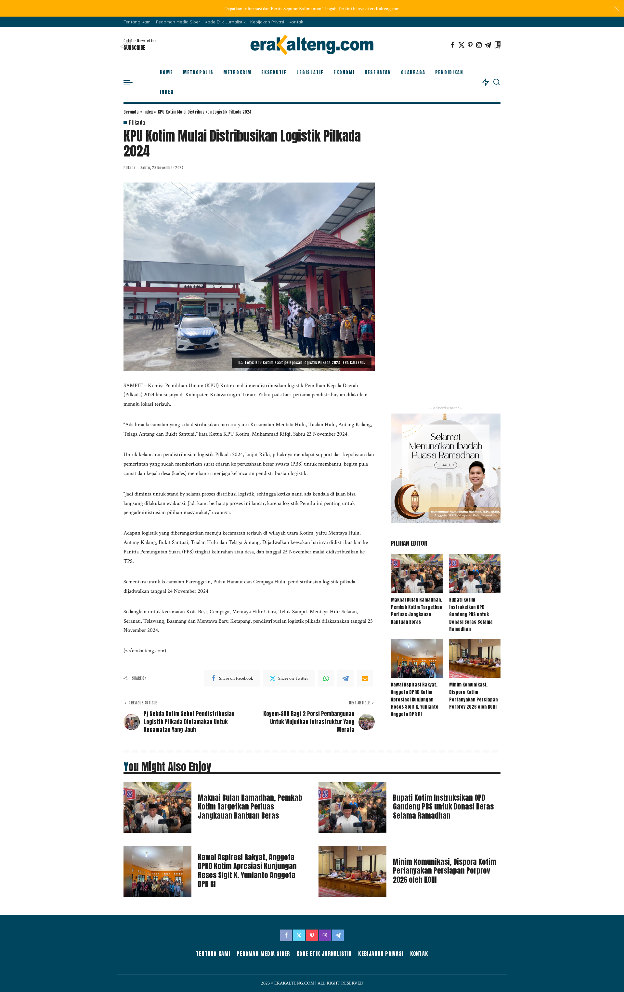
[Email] (365, 678)
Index (148, 112)
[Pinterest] (470, 45)
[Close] (617, 9)
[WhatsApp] (326, 678)
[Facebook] (452, 45)
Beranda (131, 112)
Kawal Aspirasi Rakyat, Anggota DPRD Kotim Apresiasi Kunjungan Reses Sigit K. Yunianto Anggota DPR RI (414, 699)
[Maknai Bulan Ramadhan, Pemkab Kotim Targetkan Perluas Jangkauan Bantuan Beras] (416, 573)
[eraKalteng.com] (312, 45)
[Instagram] (479, 45)
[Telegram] (488, 45)
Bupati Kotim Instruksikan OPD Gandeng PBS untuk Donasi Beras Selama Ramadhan (471, 614)
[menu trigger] (131, 82)
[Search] (496, 82)
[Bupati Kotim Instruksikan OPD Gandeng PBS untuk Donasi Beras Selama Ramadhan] (474, 573)
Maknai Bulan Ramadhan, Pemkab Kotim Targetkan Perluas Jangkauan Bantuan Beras (416, 610)
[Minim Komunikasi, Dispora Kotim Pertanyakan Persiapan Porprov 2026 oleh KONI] (474, 658)
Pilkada (137, 122)
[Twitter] (461, 45)
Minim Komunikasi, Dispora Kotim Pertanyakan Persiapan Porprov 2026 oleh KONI (473, 695)
